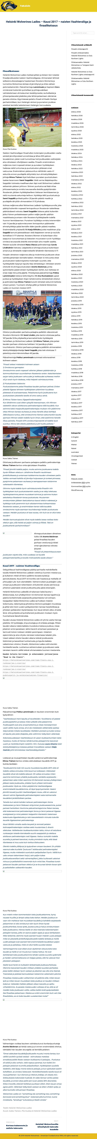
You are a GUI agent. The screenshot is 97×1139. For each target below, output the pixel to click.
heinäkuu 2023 (77, 168)
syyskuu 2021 (76, 225)
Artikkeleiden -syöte (80, 483)
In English (75, 437)
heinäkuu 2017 (76, 403)
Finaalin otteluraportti (79, 49)
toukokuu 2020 (77, 282)
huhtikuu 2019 (76, 331)
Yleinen (74, 463)
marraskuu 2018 (77, 350)
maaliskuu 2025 (77, 150)
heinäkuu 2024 (77, 157)
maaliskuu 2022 (77, 202)
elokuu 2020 (76, 270)
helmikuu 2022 (77, 206)
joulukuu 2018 (76, 346)
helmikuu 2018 (76, 376)
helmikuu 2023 (77, 176)
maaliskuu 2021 (77, 244)
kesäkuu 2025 (76, 142)
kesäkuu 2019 (76, 323)
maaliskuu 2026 (77, 123)
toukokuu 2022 (77, 195)
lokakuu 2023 (76, 165)
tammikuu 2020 (77, 297)
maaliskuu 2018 (77, 373)
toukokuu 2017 (77, 410)
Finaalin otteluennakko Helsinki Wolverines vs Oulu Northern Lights (81, 55)
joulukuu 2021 (76, 214)
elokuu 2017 (75, 399)
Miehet (74, 445)
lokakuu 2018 (76, 354)
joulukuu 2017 (76, 384)
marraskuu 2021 (77, 218)
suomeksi (75, 452)
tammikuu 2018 (77, 380)
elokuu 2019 (75, 316)
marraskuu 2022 (77, 180)
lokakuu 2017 (76, 391)
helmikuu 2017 (76, 422)
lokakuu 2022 (76, 184)
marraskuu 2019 (77, 305)
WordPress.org (77, 490)
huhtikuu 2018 (76, 369)
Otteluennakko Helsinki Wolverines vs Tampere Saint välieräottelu (82, 65)
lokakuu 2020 (76, 263)
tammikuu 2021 (77, 252)
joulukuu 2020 (76, 255)
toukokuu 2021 (77, 240)
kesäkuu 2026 (76, 119)
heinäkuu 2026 (77, 116)
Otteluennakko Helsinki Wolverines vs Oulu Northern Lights (82, 81)
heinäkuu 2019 (76, 320)
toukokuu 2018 (77, 365)
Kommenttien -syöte (80, 486)
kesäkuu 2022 (76, 191)
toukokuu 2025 (77, 146)
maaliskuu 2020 (77, 289)
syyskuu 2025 (76, 131)
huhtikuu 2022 (76, 199)
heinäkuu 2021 (76, 233)
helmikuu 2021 (76, 248)
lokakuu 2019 (76, 308)
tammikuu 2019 (77, 342)
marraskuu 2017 (77, 388)
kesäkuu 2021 (76, 236)
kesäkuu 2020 (76, 278)
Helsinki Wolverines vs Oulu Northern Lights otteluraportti (82, 73)
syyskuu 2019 (76, 312)
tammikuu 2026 (77, 127)
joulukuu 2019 (76, 301)
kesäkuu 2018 (76, 361)
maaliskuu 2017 (77, 418)
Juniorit (74, 441)
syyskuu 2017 (76, 395)
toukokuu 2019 (77, 327)
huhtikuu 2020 (76, 286)
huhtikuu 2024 (76, 161)
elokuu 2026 (76, 112)
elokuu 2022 (76, 187)
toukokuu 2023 (77, 172)
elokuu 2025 (76, 134)
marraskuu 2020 (77, 259)
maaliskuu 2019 (77, 335)
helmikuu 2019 (76, 339)
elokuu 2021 (75, 229)
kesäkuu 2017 (76, 407)
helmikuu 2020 (77, 293)
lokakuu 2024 (76, 153)
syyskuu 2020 (76, 267)
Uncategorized (77, 456)
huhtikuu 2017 (76, 414)
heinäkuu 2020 (77, 274)
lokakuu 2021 (76, 221)
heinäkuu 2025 (76, 138)
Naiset (73, 448)
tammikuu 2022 (77, 210)
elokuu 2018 (75, 357)
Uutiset (74, 460)
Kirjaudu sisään (77, 479)
